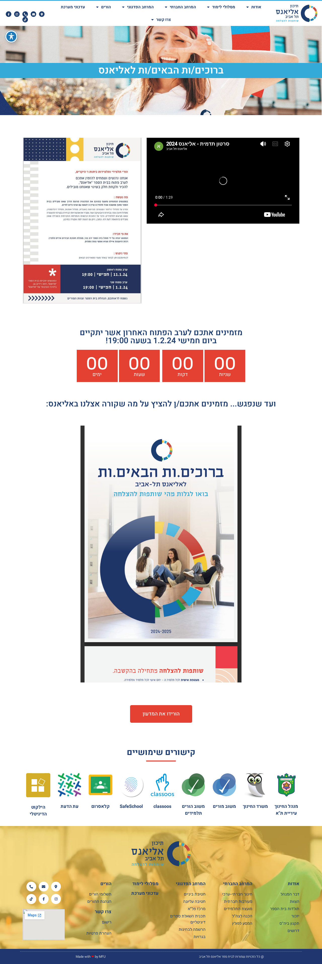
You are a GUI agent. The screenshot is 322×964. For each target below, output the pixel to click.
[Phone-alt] (25, 14)
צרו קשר (163, 20)
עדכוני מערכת (73, 7)
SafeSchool (131, 806)
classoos (162, 806)
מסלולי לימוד (223, 7)
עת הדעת (69, 806)
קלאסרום (100, 806)
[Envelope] (33, 14)
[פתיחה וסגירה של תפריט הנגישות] (11, 36)
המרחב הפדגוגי (140, 7)
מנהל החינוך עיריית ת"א (286, 810)
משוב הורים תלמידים (193, 810)
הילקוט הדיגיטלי (38, 810)
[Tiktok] (25, 19)
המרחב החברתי (183, 7)
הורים (106, 7)
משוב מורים (224, 806)
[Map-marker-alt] (42, 14)
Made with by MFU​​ (91, 956)
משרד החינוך (255, 806)
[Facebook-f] (8, 14)
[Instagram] (17, 14)
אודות (256, 7)
